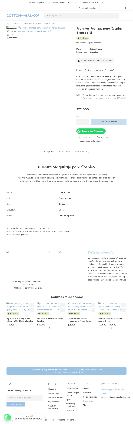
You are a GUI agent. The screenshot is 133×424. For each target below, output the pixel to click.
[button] (69, 28)
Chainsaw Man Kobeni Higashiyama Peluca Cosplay (80, 319)
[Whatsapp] (7, 417)
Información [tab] (64, 151)
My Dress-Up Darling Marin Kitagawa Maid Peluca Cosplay (19, 319)
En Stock (17, 23)
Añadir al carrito (109, 121)
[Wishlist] (113, 8)
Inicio (8, 23)
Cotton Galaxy (96, 49)
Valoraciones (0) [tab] (82, 151)
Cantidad (80, 116)
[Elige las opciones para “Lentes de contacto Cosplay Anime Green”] (123, 310)
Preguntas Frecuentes (87, 8)
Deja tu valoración (94, 43)
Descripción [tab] (48, 151)
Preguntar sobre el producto (90, 141)
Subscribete (16, 404)
